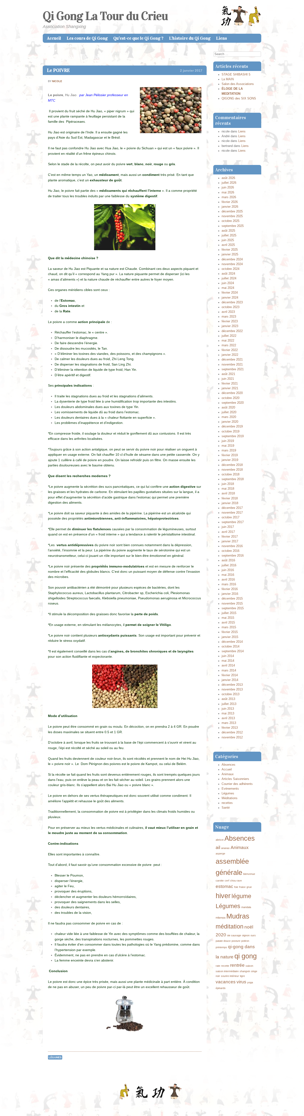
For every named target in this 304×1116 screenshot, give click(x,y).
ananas (225, 848)
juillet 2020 (229, 412)
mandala (246, 907)
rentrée (237, 965)
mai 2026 (228, 192)
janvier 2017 (230, 541)
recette (225, 965)
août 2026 (228, 178)
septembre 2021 (233, 369)
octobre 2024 (230, 269)
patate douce (223, 940)
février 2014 (230, 675)
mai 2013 (228, 713)
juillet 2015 (229, 613)
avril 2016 (228, 579)
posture (236, 940)
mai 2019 (228, 445)
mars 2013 (229, 723)
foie (236, 887)
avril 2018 (228, 493)
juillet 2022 (229, 336)
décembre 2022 (232, 331)
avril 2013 (228, 718)
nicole (57, 81)
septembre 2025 (233, 226)
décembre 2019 (232, 426)
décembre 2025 (232, 211)
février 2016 (230, 589)
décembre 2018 (232, 465)
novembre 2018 (232, 469)
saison (249, 965)
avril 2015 (228, 622)
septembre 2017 (233, 522)
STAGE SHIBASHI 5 (236, 74)
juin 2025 (228, 240)
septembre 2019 (233, 436)
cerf (227, 880)
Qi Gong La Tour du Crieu (105, 16)
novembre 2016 (232, 546)
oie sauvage (234, 935)
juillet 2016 (229, 565)
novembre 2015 (232, 603)
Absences (228, 764)
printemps (221, 947)
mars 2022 (229, 345)
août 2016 (228, 560)
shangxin (245, 971)
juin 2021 (228, 378)
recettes (227, 803)
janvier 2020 (230, 421)
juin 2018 (228, 484)
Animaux (228, 774)
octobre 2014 (230, 646)
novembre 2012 (232, 737)
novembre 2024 (232, 264)
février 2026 (230, 202)
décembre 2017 (232, 508)
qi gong (245, 956)
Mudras (237, 916)
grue (249, 887)
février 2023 (230, 321)
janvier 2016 (230, 594)
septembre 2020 (233, 402)
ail (218, 847)
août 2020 (228, 407)
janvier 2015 (230, 637)
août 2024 (228, 273)
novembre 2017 (232, 512)
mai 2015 (228, 617)
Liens (221, 38)
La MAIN (228, 79)
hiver (223, 896)
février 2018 (230, 498)
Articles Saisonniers (235, 779)
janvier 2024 (230, 297)
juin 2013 (228, 708)
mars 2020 (229, 417)
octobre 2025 (230, 221)
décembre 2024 (232, 259)
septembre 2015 (233, 608)
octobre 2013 (230, 694)
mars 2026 (229, 197)
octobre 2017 (230, 517)
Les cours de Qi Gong (87, 38)
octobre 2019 (230, 431)
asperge (220, 853)
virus (241, 981)
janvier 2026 (230, 206)
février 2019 (230, 455)
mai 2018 (228, 488)
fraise (242, 887)
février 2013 (230, 727)
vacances (226, 981)
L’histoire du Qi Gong (189, 38)
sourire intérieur (230, 976)
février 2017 (230, 536)
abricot (219, 839)
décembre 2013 (232, 684)
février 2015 (230, 632)
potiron (245, 940)
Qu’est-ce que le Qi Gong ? (138, 38)
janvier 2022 (230, 354)
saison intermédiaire (227, 971)
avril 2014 (228, 665)
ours (253, 935)
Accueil (54, 38)
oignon (246, 935)
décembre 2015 (232, 598)
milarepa (220, 917)
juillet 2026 (229, 182)
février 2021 (230, 383)
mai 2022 (228, 340)
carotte (220, 880)
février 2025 (230, 249)
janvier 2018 (230, 503)
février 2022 (230, 350)
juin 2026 (228, 187)
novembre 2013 (232, 689)
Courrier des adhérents (237, 784)
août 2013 (228, 699)
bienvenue (249, 873)
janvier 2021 (230, 388)
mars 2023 (229, 316)
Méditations (230, 798)
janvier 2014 (230, 680)
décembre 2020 (232, 393)
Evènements (230, 788)
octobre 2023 (230, 307)
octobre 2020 (230, 398)
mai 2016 (228, 575)
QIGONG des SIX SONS (239, 98)
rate (218, 965)
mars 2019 (229, 450)
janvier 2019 (230, 460)
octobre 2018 (230, 474)
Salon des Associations (238, 84)
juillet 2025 (229, 235)
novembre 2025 (232, 216)
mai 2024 (228, 288)
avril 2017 (228, 532)
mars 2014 (229, 670)
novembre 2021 (232, 364)
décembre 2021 (232, 359)
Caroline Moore (184, 1105)
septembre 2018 (233, 479)
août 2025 (228, 230)
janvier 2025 (230, 254)
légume (241, 896)
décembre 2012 (232, 732)
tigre (242, 976)
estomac (224, 886)
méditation (229, 926)
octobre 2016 (230, 551)
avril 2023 (228, 312)
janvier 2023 (230, 326)
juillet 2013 (229, 704)
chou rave (236, 880)
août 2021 (228, 374)
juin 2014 (228, 656)
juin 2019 (228, 441)
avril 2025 (228, 245)
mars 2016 (229, 584)
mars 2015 (229, 627)
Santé (226, 807)
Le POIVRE (58, 70)
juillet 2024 (229, 278)
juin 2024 (228, 283)
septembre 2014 (233, 651)
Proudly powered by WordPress (129, 1105)
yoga (250, 982)
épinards (221, 988)
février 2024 (230, 292)
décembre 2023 (232, 302)
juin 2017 (228, 527)
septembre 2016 (233, 555)
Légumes (55, 1057)
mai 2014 (228, 660)
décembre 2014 (232, 641)
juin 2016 (228, 570)
